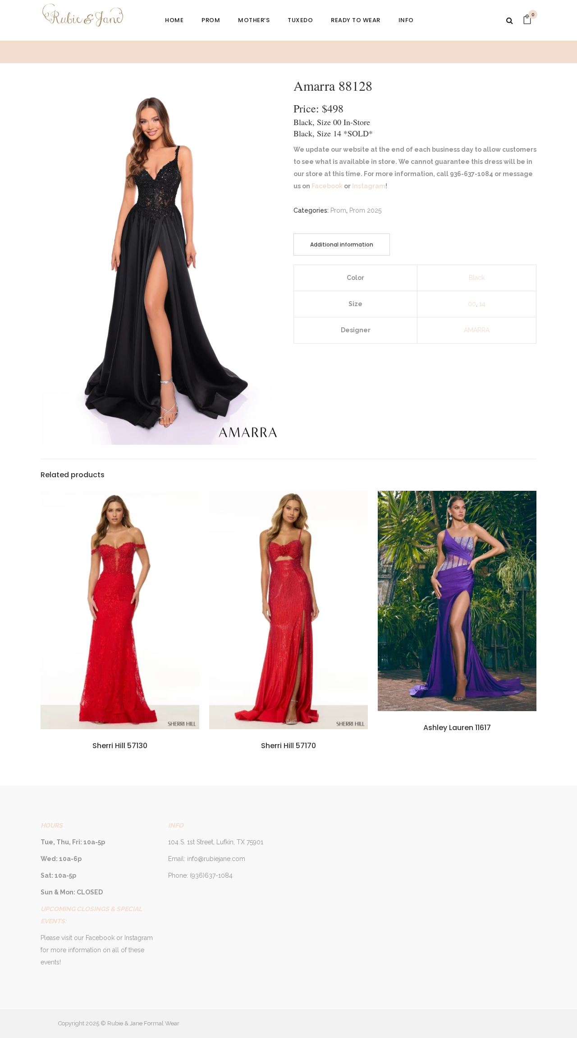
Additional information (341, 244)
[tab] (341, 244)
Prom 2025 (365, 210)
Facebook (326, 186)
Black (477, 277)
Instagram (368, 186)
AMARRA (477, 330)
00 (472, 303)
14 (482, 303)
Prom (338, 210)
